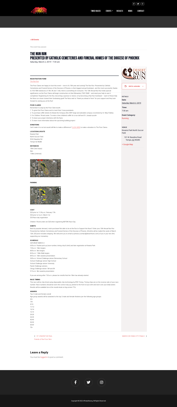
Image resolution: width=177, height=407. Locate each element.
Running (125, 118)
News (130, 11)
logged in (44, 357)
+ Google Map (127, 144)
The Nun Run (34, 81)
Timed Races (96, 11)
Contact (140, 11)
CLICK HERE (76, 127)
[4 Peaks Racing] (38, 10)
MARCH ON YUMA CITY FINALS (133, 336)
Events (108, 11)
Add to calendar (134, 86)
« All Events (34, 40)
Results (120, 11)
